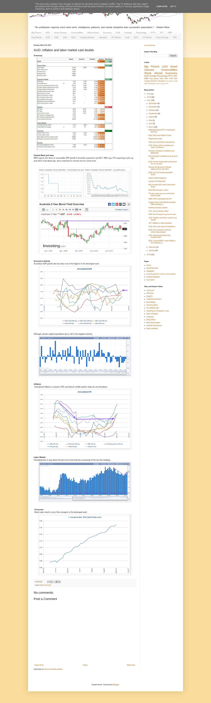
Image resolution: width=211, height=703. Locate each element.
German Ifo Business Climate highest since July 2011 (160, 168)
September (153, 113)
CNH (56, 37)
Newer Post (38, 665)
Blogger (116, 685)
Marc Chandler (152, 314)
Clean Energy (162, 37)
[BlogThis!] (51, 581)
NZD (73, 37)
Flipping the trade (155, 139)
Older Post (131, 665)
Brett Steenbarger (153, 323)
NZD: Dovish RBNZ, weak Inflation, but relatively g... (162, 242)
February (152, 247)
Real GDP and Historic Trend (160, 135)
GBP (170, 32)
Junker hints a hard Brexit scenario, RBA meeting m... (162, 203)
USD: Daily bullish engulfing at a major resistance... (161, 146)
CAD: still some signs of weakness (162, 227)
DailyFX (149, 296)
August (152, 117)
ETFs (153, 32)
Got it (173, 6)
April (151, 124)
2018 (149, 97)
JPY (161, 32)
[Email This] (48, 581)
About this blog (152, 268)
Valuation (103, 37)
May (151, 120)
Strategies (150, 271)
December (153, 103)
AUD (48, 37)
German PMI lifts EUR (157, 181)
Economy (107, 32)
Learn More (161, 6)
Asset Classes (60, 32)
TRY (175, 37)
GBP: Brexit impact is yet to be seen (162, 214)
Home (85, 665)
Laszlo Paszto (149, 45)
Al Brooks (150, 317)
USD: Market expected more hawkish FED (160, 236)
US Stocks (147, 37)
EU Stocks (116, 37)
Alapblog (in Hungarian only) (157, 311)
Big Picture (36, 32)
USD (48, 32)
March (151, 127)
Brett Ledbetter (152, 328)
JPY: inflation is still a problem (160, 223)
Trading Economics (153, 299)
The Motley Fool (152, 308)
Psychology (141, 32)
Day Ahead (36, 37)
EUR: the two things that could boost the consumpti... (163, 163)
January (152, 250)
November (153, 107)
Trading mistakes (153, 277)
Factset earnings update (158, 208)
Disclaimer (150, 280)
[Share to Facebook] (56, 581)
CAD (65, 37)
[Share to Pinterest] (59, 581)
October (152, 110)
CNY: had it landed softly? (159, 211)
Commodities (77, 32)
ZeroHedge (150, 302)
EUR (118, 32)
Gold (127, 37)
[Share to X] (54, 581)
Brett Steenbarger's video (158, 190)
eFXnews (150, 293)
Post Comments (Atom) (53, 669)
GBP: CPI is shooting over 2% (160, 199)
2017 (149, 100)
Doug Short (150, 320)
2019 (149, 94)
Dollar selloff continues (157, 178)
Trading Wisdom (87, 37)
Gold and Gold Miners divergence (162, 142)
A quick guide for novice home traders (161, 274)
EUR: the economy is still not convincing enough (160, 231)
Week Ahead (93, 32)
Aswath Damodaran (154, 326)
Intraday (128, 32)
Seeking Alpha (152, 305)
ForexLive (150, 290)
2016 (149, 255)
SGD (136, 37)
